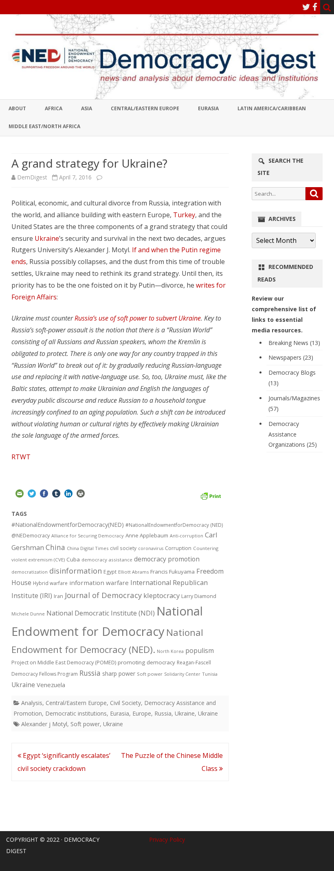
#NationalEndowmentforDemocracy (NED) (174, 525)
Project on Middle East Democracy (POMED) (63, 662)
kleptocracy (161, 595)
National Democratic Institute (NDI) (100, 613)
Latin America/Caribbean (271, 108)
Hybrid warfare (50, 583)
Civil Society (125, 703)
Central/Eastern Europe (145, 108)
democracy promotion (167, 558)
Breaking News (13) (294, 343)
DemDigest (32, 177)
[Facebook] (314, 7)
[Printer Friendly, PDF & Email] (210, 495)
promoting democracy (146, 662)
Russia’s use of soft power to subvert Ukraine (138, 318)
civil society (123, 548)
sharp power (118, 673)
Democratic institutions (76, 713)
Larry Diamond (198, 596)
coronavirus (150, 548)
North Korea (170, 651)
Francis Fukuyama (172, 571)
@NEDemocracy (30, 535)
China (55, 547)
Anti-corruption (186, 536)
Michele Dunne (28, 614)
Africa (53, 108)
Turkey (184, 214)
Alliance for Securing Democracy (87, 536)
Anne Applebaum (146, 535)
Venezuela (51, 685)
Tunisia (210, 674)
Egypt (109, 571)
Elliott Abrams (133, 572)
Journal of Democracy (103, 595)
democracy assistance (106, 560)
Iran (58, 596)
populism (199, 650)
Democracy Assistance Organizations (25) (292, 434)
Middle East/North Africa (44, 126)
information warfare (99, 582)
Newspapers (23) (290, 357)
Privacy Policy (167, 839)
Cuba (73, 559)
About (17, 108)
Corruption (178, 548)
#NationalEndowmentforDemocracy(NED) (67, 524)
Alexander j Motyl (44, 724)
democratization (29, 572)
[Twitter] (306, 7)
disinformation (75, 571)
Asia (86, 108)
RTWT (21, 456)
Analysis (31, 703)
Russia (90, 673)
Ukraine (47, 238)
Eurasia (208, 108)
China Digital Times (87, 548)
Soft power (150, 674)
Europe (141, 713)
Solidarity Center (182, 674)
